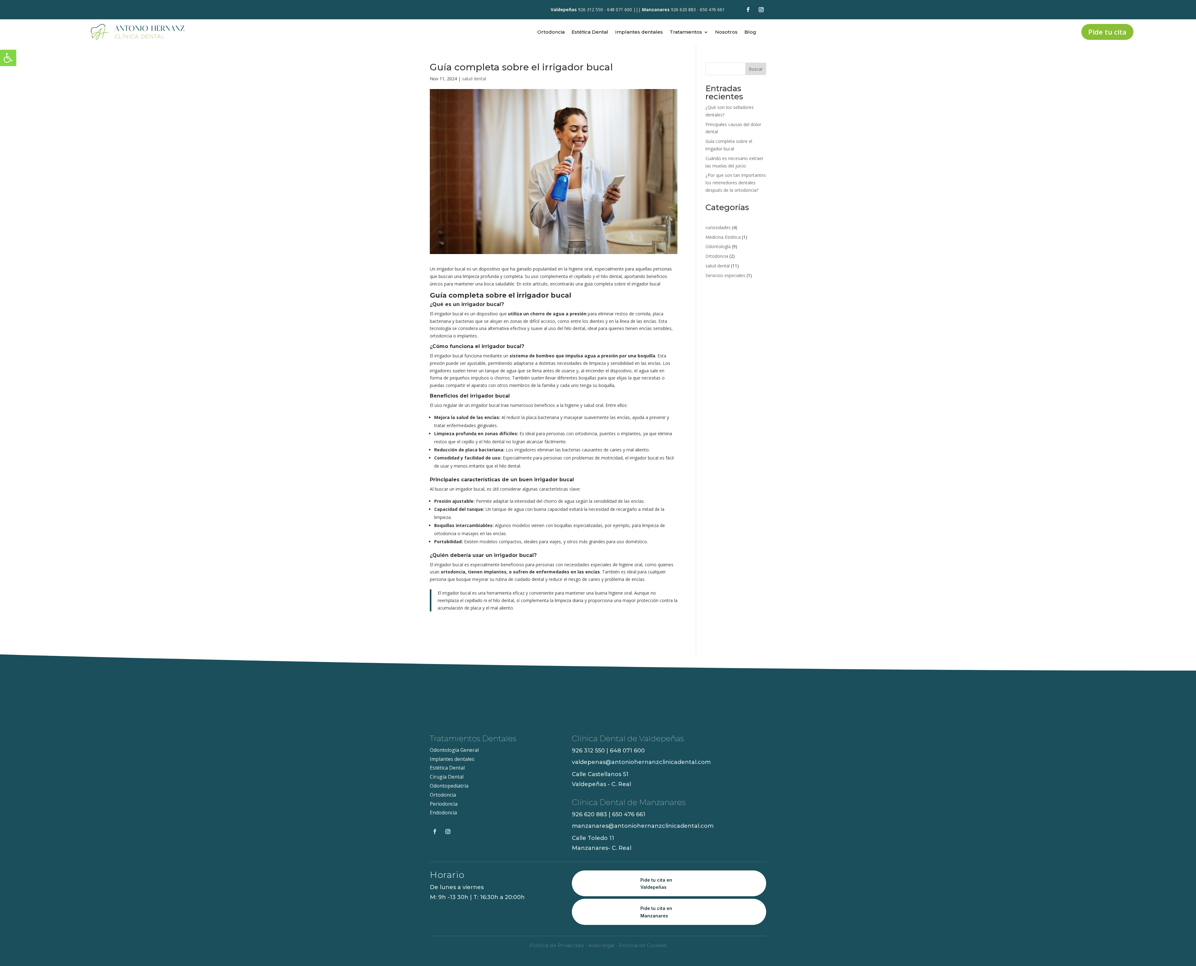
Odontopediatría (449, 785)
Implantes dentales (639, 32)
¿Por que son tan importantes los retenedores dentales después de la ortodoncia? (735, 182)
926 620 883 (683, 9)
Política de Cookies (643, 945)
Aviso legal (601, 945)
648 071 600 (619, 9)
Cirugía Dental (446, 776)
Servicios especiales (725, 275)
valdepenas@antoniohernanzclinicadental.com (641, 762)
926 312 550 (590, 9)
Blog (750, 32)
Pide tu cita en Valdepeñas (656, 883)
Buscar (756, 69)
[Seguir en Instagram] (761, 10)
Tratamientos (686, 32)
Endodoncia (443, 812)
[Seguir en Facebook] (748, 10)
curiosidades (718, 227)
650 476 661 (712, 9)
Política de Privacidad (556, 945)
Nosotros (726, 32)
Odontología (718, 246)
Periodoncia (444, 803)
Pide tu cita (1107, 31)
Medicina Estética (723, 237)
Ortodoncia (551, 32)
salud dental (474, 79)
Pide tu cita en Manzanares (656, 912)
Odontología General (454, 750)
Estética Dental (590, 32)
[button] (8, 58)
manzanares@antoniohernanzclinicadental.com (643, 825)
